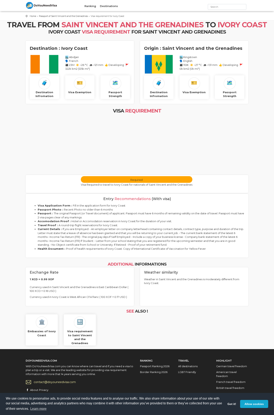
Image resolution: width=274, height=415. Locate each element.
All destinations (188, 366)
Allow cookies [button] (254, 404)
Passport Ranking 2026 (154, 366)
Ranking (90, 6)
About (34, 389)
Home (33, 16)
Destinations (109, 6)
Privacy (43, 389)
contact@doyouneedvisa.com (55, 382)
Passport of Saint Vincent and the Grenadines (63, 16)
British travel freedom (230, 387)
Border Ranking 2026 (153, 372)
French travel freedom (231, 381)
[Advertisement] (137, 145)
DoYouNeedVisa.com (42, 5)
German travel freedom (231, 366)
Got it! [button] (231, 404)
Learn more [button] (38, 408)
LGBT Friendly (187, 372)
